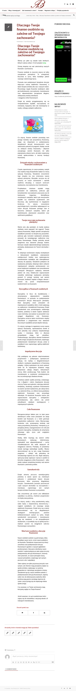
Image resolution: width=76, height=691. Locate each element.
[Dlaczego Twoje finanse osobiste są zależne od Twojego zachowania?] (8, 27)
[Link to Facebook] (64, 4)
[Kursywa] (15, 662)
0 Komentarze (20, 41)
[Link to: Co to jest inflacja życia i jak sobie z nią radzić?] (18, 633)
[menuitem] (4, 10)
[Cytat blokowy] (28, 662)
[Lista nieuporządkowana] (26, 662)
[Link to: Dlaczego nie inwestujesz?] (7, 633)
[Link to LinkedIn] (67, 4)
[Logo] (38, 4)
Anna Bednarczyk (31, 41)
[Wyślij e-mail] (22, 612)
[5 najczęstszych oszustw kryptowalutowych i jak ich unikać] (1, 345)
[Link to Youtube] (73, 4)
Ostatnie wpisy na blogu (12, 15)
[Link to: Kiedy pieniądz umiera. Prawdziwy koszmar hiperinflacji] (24, 633)
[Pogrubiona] (13, 662)
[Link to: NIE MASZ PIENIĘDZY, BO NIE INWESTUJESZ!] (30, 633)
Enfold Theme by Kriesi (25, 688)
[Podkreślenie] (18, 662)
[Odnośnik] (34, 662)
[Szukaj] (73, 15)
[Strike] (21, 662)
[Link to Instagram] (70, 4)
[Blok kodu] (31, 662)
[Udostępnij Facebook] (33, 612)
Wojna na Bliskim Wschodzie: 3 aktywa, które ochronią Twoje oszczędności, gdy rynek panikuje (62, 120)
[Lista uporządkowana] (23, 662)
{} (36, 662)
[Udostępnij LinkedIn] (44, 612)
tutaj (44, 63)
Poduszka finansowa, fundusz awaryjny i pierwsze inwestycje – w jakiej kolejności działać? (62, 111)
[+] (39, 662)
